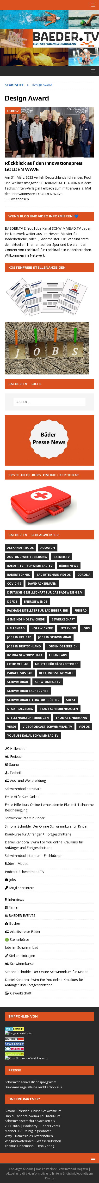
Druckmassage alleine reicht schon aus (33, 1087)
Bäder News (68, 566)
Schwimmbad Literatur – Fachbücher (33, 855)
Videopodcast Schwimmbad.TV (47, 727)
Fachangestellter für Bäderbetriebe (37, 610)
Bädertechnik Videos (54, 575)
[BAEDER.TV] (49, 63)
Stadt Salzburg (20, 709)
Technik (15, 772)
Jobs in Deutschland (24, 646)
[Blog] (18, 1033)
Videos (84, 727)
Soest (70, 700)
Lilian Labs (58, 655)
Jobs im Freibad (19, 637)
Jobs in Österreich (63, 646)
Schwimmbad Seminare (23, 788)
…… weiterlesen (17, 199)
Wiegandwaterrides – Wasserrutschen (33, 1141)
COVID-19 (14, 584)
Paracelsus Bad (19, 673)
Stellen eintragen (21, 955)
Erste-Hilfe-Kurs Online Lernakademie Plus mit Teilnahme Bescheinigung (49, 807)
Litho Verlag (17, 664)
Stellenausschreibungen (28, 718)
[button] (92, 5)
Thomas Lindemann (71, 718)
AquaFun (47, 548)
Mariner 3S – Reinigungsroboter (28, 1131)
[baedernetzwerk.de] (14, 1028)
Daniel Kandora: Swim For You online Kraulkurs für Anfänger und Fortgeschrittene (44, 845)
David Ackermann (42, 584)
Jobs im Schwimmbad (54, 637)
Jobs (86, 628)
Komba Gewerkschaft (24, 655)
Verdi (11, 727)
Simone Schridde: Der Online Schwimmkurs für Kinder (46, 826)
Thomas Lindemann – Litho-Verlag (29, 1146)
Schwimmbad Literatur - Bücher (33, 700)
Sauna (13, 764)
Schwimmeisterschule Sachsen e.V (30, 1121)
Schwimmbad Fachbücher (27, 691)
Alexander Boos (20, 548)
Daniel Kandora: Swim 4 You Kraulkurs (32, 1116)
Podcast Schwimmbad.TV (24, 871)
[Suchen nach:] (49, 402)
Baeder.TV (62, 557)
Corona (83, 575)
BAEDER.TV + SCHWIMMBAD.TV (29, 566)
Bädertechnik (18, 575)
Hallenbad (16, 628)
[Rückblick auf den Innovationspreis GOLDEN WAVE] (49, 132)
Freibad (80, 610)
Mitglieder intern (21, 888)
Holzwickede (42, 628)
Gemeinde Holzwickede (26, 619)
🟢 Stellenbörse (17, 939)
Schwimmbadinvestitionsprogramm (30, 1082)
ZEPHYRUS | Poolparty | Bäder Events (32, 1126)
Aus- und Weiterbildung (27, 557)
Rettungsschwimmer (56, 673)
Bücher (14, 923)
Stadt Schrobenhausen (59, 709)
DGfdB (12, 602)
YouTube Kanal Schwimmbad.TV (32, 736)
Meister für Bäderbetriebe (56, 664)
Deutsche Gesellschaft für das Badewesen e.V (44, 592)
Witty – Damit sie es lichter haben (29, 1136)
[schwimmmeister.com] (14, 1043)
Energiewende (35, 602)
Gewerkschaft (63, 619)
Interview (68, 628)
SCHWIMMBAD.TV (66, 228)
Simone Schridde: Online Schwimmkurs (33, 1111)
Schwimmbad (17, 682)
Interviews (15, 899)
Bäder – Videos (16, 863)
